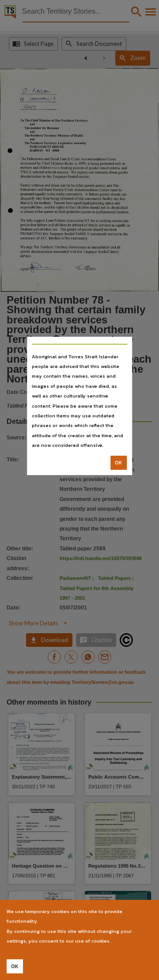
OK (118, 463)
